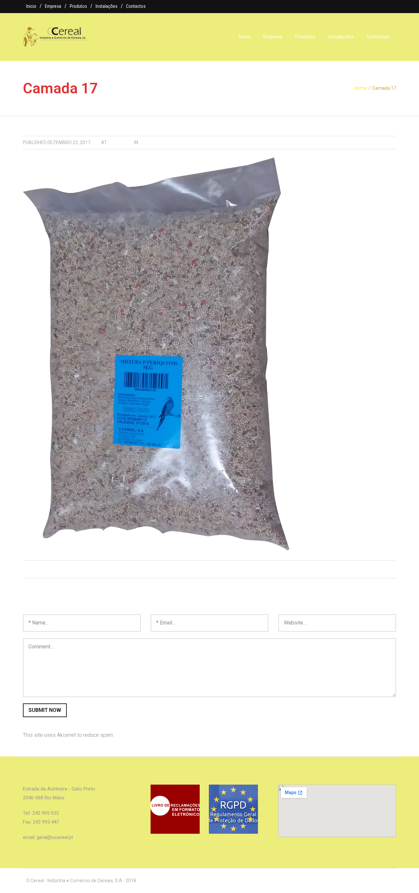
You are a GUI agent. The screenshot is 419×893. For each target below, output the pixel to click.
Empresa (53, 6)
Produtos (78, 6)
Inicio (31, 6)
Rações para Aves (161, 142)
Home (361, 88)
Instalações (107, 6)
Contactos (136, 6)
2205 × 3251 (120, 142)
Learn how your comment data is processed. (165, 735)
